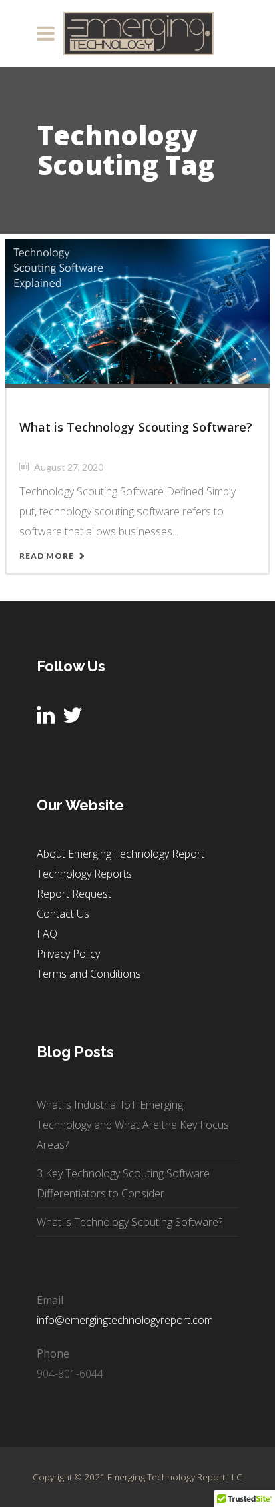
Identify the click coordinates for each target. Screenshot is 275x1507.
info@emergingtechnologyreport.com (125, 1320)
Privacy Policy (68, 953)
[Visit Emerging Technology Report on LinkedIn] (46, 718)
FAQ (47, 933)
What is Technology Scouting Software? (135, 427)
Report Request (74, 893)
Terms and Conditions (89, 973)
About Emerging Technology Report (120, 853)
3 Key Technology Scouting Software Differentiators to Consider (123, 1183)
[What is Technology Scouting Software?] (137, 310)
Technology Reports (84, 873)
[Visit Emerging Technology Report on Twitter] (73, 718)
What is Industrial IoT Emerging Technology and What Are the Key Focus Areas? (133, 1124)
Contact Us (63, 913)
